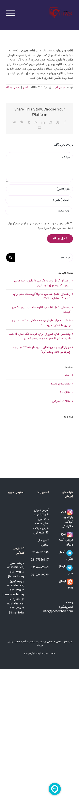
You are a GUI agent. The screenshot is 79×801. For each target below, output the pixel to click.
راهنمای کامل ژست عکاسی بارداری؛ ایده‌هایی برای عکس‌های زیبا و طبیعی (42, 283)
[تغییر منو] (11, 13)
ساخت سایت (48, 653)
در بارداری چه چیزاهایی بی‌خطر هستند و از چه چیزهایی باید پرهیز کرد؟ (41, 349)
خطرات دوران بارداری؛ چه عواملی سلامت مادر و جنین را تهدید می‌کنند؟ (41, 323)
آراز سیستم (29, 653)
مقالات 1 (65, 392)
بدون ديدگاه (13, 87)
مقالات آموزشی (61, 401)
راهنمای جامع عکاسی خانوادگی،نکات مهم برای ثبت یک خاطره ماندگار (41, 296)
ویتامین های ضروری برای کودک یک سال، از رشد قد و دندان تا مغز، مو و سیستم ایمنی (39, 336)
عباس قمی (59, 87)
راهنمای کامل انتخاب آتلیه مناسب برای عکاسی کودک (41, 309)
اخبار (25, 87)
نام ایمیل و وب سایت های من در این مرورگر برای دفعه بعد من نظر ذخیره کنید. (40, 225)
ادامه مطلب (62, 454)
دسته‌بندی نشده (60, 383)
